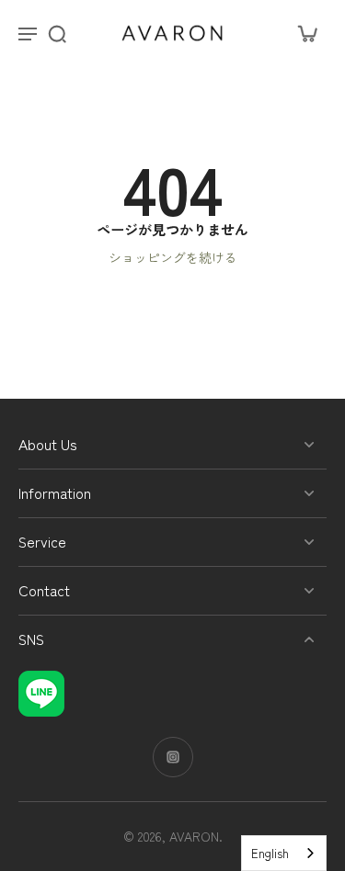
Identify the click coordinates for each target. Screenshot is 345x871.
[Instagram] (173, 757)
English (270, 853)
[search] (57, 33)
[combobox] (284, 853)
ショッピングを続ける (173, 257)
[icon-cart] (306, 33)
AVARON (194, 836)
